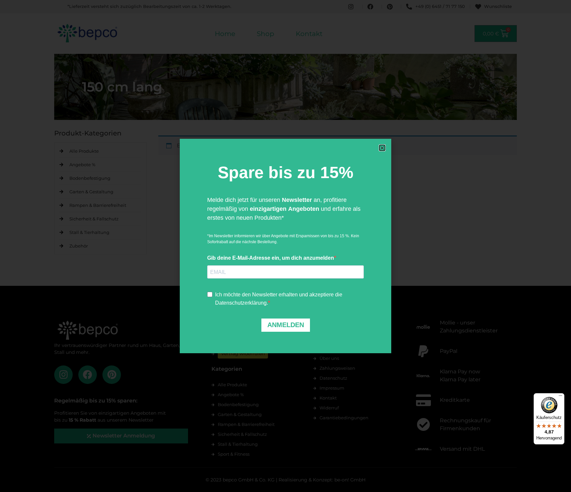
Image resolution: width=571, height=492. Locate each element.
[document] (285, 246)
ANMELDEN (285, 324)
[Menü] (560, 397)
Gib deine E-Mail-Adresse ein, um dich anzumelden (270, 258)
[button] (382, 147)
